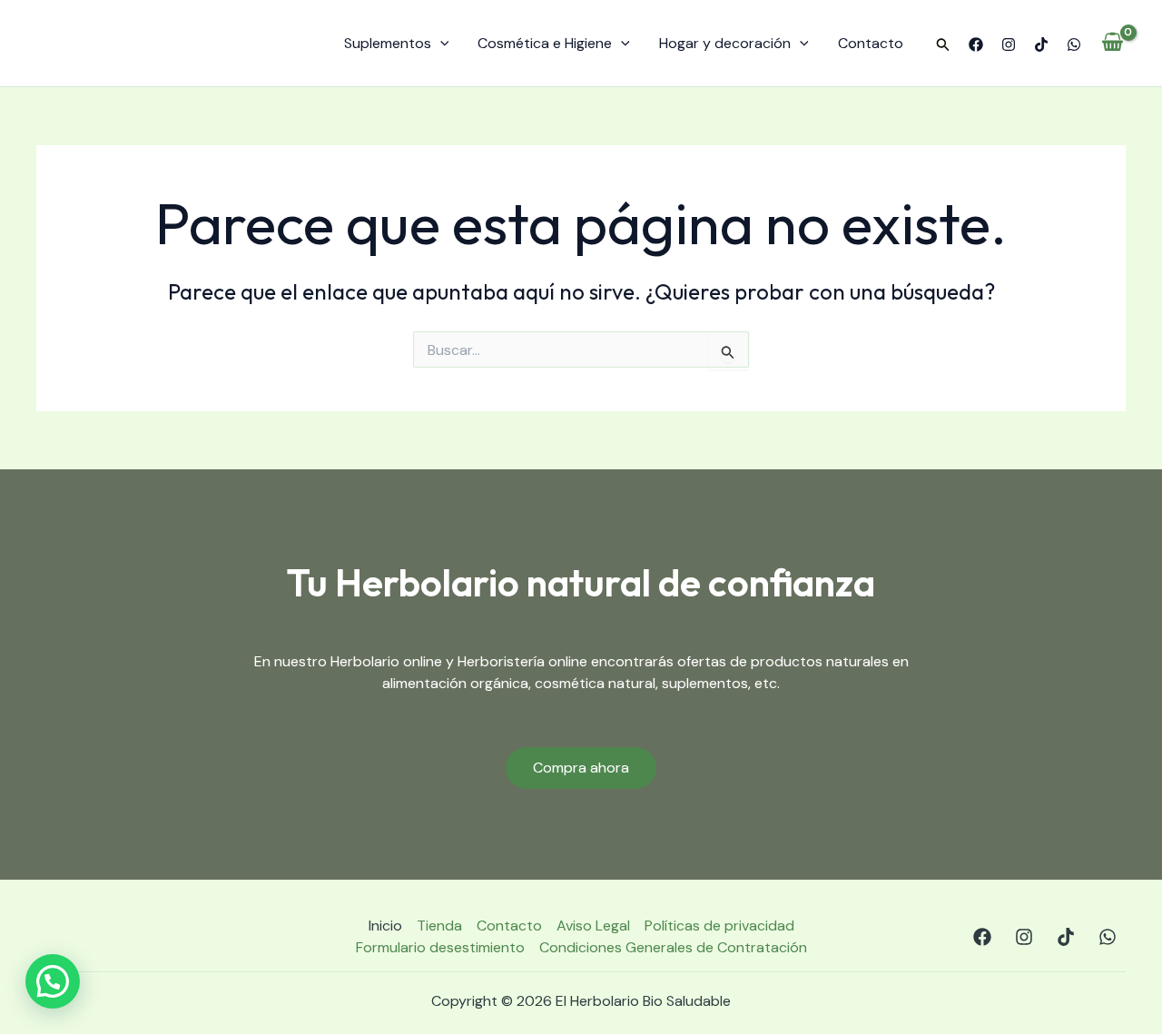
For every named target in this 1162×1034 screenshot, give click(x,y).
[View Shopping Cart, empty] (1112, 43)
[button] (943, 45)
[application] (440, 43)
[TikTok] (1041, 44)
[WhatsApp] (1074, 44)
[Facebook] (976, 44)
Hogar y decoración (725, 43)
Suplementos (387, 43)
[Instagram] (1008, 44)
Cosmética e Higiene (545, 43)
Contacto (870, 43)
